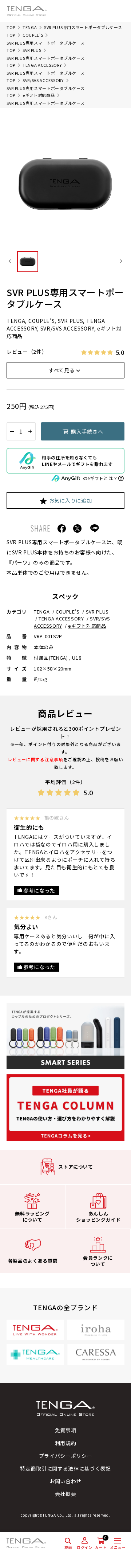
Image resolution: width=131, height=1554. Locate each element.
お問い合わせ (65, 1481)
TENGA (30, 27)
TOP (11, 27)
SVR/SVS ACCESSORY (43, 80)
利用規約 (65, 1443)
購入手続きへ (87, 431)
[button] (27, 261)
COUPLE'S (33, 35)
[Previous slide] (10, 261)
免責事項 (65, 1430)
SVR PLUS (32, 50)
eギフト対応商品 (39, 95)
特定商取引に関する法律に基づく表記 (65, 1468)
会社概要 (65, 1493)
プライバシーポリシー (65, 1455)
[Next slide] (121, 261)
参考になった (39, 890)
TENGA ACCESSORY (42, 65)
